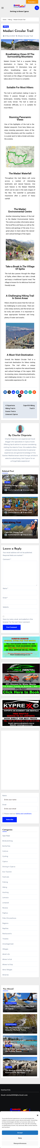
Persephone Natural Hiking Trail (18, 510)
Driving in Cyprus (8, 867)
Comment (7, 559)
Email (5, 598)
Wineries (5, 975)
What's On (6, 954)
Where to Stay (7, 964)
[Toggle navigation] (2, 8)
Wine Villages (7, 970)
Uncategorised (7, 944)
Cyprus (5, 861)
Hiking (6, 26)
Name (5, 588)
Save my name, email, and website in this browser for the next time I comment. (18, 620)
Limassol (5, 903)
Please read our (17, 814)
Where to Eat (7, 959)
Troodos (5, 939)
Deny (20, 1138)
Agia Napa (6, 836)
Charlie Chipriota (21, 435)
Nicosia (5, 908)
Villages (5, 949)
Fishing (5, 882)
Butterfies (6, 846)
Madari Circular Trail (18, 31)
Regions (5, 923)
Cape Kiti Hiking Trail (14, 532)
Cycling (5, 856)
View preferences (20, 1143)
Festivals (5, 877)
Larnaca (5, 897)
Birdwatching (7, 841)
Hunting (5, 892)
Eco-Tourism (7, 872)
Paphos (5, 913)
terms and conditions (23, 814)
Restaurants (7, 934)
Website (6, 607)
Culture (5, 851)
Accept (20, 1133)
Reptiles (5, 928)
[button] (36, 1114)
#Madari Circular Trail (25, 36)
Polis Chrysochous (9, 918)
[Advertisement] (20, 760)
